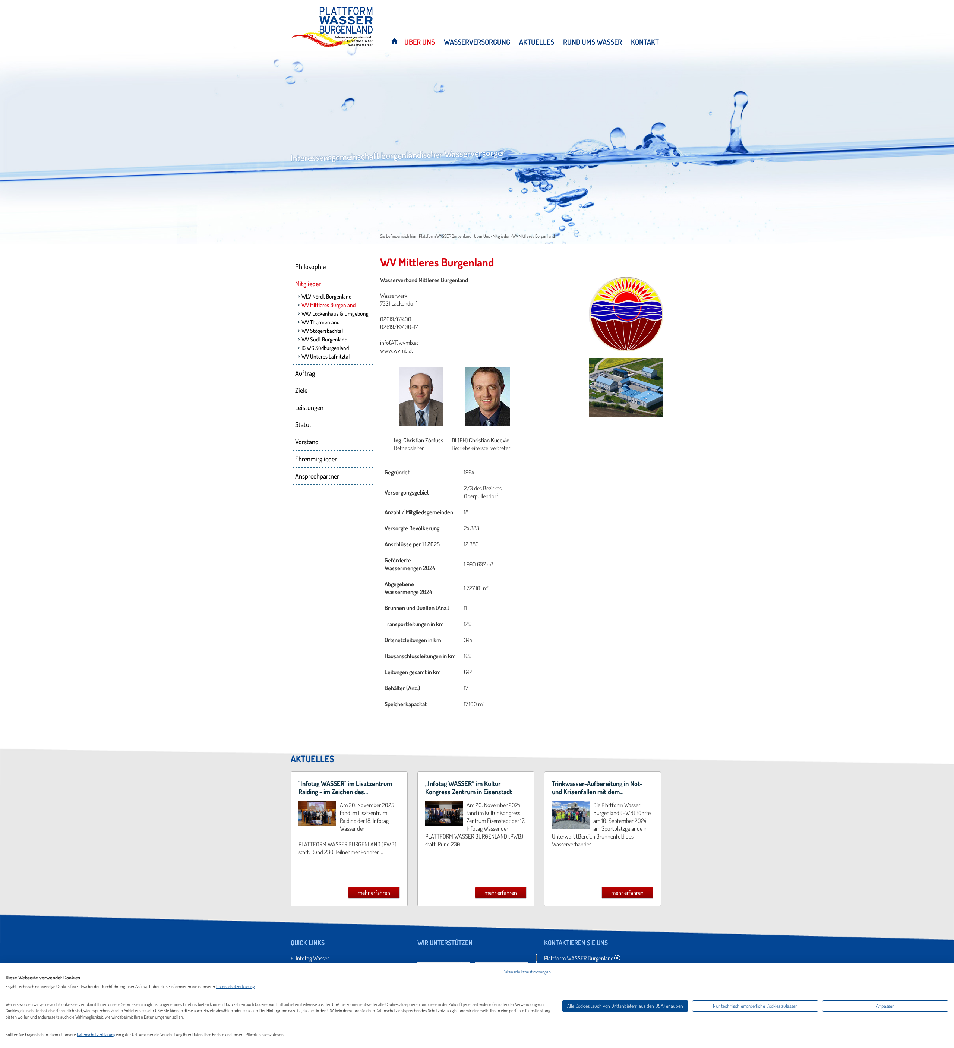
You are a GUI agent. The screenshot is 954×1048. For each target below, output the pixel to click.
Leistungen (309, 407)
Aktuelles (536, 42)
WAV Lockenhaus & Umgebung (335, 313)
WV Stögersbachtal (322, 330)
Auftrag (305, 373)
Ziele (301, 390)
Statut (303, 424)
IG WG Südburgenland (325, 347)
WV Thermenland (320, 322)
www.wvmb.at (396, 350)
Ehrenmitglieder (316, 459)
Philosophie (310, 266)
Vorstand (307, 442)
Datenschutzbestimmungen (527, 972)
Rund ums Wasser (592, 42)
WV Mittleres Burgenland (533, 236)
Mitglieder (501, 236)
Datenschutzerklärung (235, 986)
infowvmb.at (399, 342)
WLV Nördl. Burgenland (326, 296)
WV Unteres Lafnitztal (325, 356)
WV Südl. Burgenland (324, 339)
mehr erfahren (374, 892)
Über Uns (419, 42)
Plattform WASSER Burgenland (445, 236)
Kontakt (645, 42)
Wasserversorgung (477, 42)
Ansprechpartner (317, 476)
